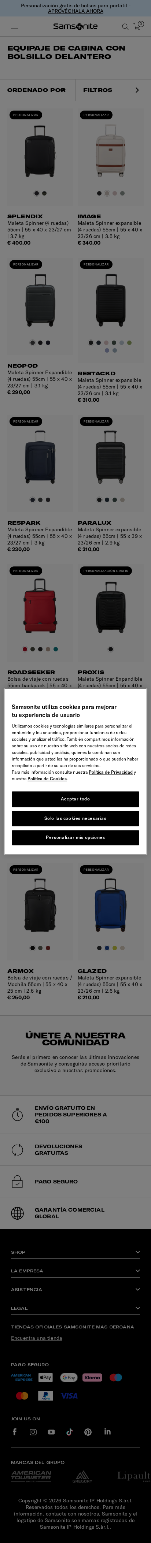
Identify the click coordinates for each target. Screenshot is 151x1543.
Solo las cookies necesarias (75, 818)
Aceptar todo (75, 799)
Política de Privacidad (111, 772)
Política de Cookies (47, 778)
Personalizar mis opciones (75, 837)
